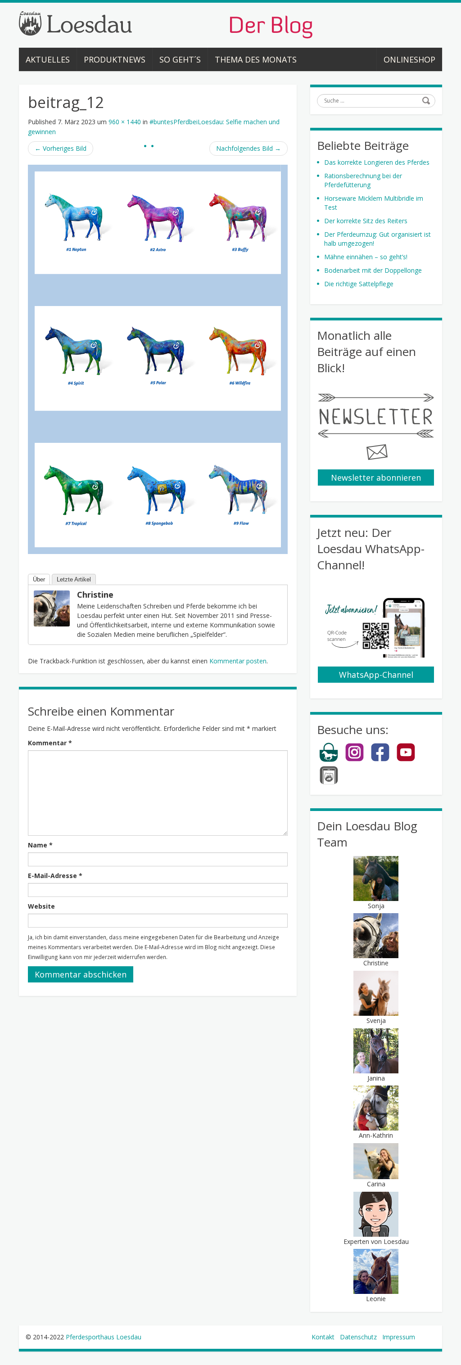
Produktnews (114, 59)
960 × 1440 (124, 121)
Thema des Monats (256, 59)
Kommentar (50, 743)
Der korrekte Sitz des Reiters (365, 220)
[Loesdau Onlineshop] (329, 760)
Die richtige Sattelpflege (358, 283)
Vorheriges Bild (60, 148)
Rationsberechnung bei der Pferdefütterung (363, 180)
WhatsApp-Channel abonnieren (376, 676)
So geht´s (180, 59)
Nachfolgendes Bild (248, 148)
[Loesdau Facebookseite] (380, 760)
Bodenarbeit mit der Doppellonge (373, 270)
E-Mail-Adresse (55, 875)
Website (41, 906)
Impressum (398, 1337)
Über (39, 579)
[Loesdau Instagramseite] (354, 760)
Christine (95, 594)
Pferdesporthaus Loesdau (103, 1337)
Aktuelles (48, 59)
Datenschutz (358, 1337)
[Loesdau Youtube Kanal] (406, 760)
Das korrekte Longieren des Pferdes (376, 162)
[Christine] (52, 608)
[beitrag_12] (158, 358)
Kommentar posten (238, 661)
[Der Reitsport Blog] (165, 24)
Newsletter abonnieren (376, 477)
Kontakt (323, 1337)
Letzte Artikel (74, 579)
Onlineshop (409, 59)
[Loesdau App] (329, 783)
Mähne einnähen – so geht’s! (365, 256)
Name (40, 845)
